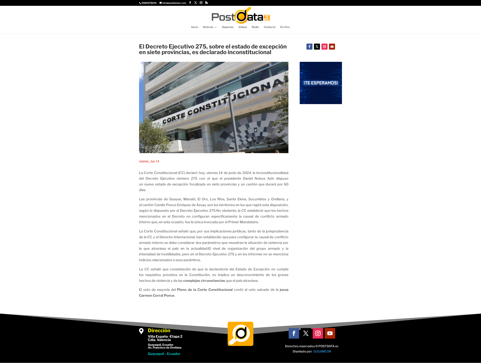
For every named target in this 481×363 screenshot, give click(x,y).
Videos (242, 27)
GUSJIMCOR (322, 351)
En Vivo (285, 27)
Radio (255, 27)
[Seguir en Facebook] (309, 47)
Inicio (194, 27)
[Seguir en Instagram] (324, 47)
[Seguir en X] (317, 47)
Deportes (228, 27)
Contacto (269, 27)
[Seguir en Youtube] (332, 47)
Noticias (208, 27)
